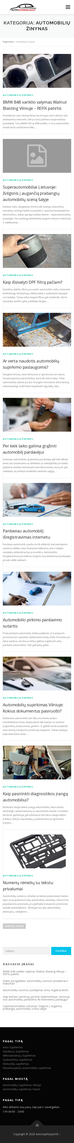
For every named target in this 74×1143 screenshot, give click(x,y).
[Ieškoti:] (26, 951)
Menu (68, 7)
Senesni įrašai (14, 926)
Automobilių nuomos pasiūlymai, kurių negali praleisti (35, 990)
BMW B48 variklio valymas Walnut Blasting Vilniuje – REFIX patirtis (35, 973)
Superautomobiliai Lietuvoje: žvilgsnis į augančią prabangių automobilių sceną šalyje (31, 193)
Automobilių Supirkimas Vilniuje (22, 1085)
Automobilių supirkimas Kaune (21, 1089)
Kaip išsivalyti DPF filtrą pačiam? (32, 282)
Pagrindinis (8, 41)
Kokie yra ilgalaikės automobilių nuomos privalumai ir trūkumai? (35, 982)
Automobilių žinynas (18, 95)
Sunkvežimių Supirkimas (17, 1059)
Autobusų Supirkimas (16, 1051)
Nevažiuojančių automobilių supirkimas (27, 1068)
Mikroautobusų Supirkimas (19, 1055)
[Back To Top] (37, 1125)
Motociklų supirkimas (16, 1064)
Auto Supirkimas (13, 1047)
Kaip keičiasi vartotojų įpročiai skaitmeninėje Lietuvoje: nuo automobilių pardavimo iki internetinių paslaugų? (36, 998)
